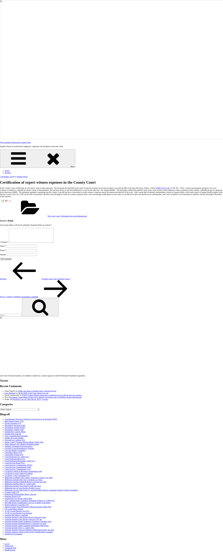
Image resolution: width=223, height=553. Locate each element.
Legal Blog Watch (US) (13, 453)
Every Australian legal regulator (16, 436)
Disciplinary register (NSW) (15, 428)
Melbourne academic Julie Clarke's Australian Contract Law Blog (29, 478)
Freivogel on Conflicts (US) (15, 440)
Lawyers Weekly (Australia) (15, 451)
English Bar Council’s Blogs (15, 432)
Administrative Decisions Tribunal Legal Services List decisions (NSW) (31, 419)
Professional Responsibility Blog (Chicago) (20, 494)
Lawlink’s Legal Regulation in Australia (19, 448)
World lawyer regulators (13, 534)
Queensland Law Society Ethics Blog (18, 499)
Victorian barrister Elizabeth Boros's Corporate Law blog (25, 524)
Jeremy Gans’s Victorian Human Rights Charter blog (24, 442)
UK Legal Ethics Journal (14, 509)
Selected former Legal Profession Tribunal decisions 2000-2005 (28, 507)
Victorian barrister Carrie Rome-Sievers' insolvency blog (25, 517)
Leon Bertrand (10, 393)
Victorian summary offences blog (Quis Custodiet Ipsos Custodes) (29, 532)
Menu (72, 166)
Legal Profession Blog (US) (15, 459)
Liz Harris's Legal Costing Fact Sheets (19, 473)
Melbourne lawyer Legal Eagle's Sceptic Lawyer (22, 488)
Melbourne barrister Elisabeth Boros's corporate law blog (25, 482)
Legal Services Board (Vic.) (15, 463)
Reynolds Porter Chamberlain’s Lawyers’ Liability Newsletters (28, 503)
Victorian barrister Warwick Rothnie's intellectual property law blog (29, 530)
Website (3, 255)
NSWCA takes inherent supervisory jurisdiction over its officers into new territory (52, 395)
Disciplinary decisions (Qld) (15, 425)
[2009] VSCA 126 (162, 188)
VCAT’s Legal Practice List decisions (18, 513)
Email (3, 250)
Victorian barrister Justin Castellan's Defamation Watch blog (27, 526)
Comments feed (10, 548)
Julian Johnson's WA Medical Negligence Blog (22, 444)
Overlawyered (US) (12, 492)
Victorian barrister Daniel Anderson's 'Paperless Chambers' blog (28, 521)
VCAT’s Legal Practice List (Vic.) (17, 511)
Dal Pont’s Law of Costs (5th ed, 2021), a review (30, 399)
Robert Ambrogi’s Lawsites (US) (17, 505)
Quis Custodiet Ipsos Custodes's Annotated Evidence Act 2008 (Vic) (30, 501)
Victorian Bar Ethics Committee (16, 515)
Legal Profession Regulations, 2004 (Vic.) (20, 461)
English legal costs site (13, 434)
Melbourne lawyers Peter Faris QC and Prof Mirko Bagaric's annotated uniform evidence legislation (41, 490)
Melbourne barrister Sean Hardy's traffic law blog (23, 486)
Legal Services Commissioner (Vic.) (18, 469)
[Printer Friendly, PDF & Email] (6, 201)
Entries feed (9, 546)
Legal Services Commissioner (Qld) (18, 467)
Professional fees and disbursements (74, 216)
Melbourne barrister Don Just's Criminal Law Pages (24, 480)
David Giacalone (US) (13, 423)
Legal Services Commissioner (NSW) (18, 465)
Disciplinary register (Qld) (14, 430)
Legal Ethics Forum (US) (14, 455)
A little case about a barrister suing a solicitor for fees (37, 391)
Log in (7, 544)
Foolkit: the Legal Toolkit (14, 438)
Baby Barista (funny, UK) (14, 421)
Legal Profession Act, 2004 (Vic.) (17, 457)
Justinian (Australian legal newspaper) (19, 446)
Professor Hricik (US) (13, 496)
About (7, 171)
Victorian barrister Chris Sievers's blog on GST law (23, 519)
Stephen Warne (22, 177)
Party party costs (54, 216)
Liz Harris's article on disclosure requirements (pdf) (23, 471)
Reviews (8, 173)
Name (3, 246)
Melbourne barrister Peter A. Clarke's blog (20, 484)
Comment (4, 242)
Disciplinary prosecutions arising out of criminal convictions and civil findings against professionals (45, 397)
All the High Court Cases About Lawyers (33, 393)
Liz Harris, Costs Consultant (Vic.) (17, 476)
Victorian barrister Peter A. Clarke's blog (19, 528)
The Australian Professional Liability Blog (15, 142)
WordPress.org (10, 550)
